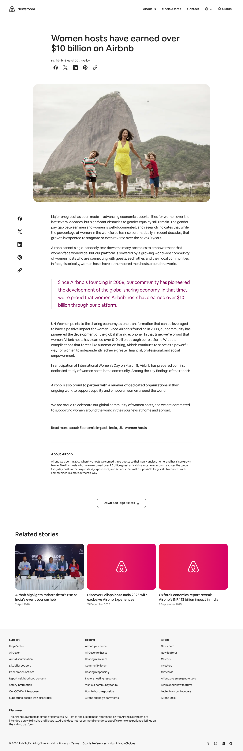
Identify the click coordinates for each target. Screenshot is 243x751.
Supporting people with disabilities (30, 698)
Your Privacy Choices (122, 743)
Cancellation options (21, 672)
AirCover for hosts (96, 652)
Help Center (16, 646)
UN (120, 428)
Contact (193, 9)
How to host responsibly (99, 691)
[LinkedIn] (223, 743)
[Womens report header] (121, 143)
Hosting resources (96, 659)
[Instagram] (216, 743)
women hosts (136, 428)
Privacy (63, 743)
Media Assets (171, 9)
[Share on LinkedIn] (75, 67)
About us (149, 9)
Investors (166, 665)
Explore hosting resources (101, 678)
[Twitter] (208, 743)
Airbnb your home (96, 646)
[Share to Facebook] (55, 67)
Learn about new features (177, 685)
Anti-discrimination (21, 659)
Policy (86, 60)
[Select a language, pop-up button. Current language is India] (208, 9)
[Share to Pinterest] (85, 67)
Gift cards (167, 672)
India (113, 428)
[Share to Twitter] (65, 67)
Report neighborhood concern (27, 678)
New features (169, 652)
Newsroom (26, 9)
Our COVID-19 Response (24, 691)
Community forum (96, 665)
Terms (75, 743)
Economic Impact (94, 428)
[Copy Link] (95, 67)
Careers (166, 659)
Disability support (20, 665)
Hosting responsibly (97, 672)
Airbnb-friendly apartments (102, 698)
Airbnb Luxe (168, 698)
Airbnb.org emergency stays (178, 678)
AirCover (14, 652)
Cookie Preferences (95, 743)
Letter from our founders (176, 691)
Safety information (20, 685)
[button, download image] (201, 92)
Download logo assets (119, 503)
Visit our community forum (101, 685)
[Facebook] (231, 743)
